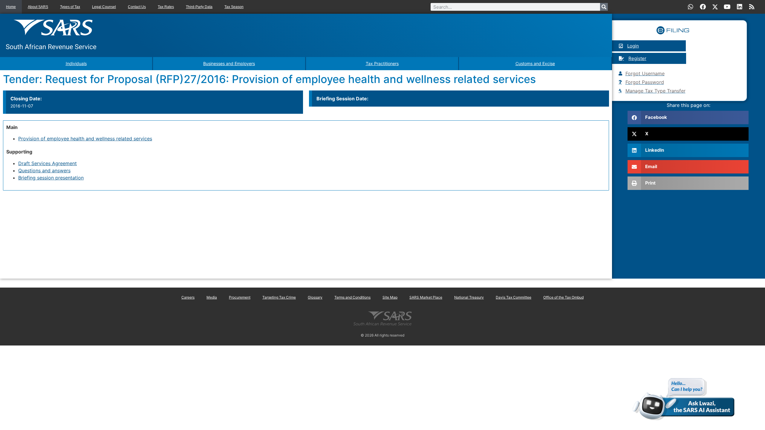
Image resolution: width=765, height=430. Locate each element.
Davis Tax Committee (513, 297)
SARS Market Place (425, 297)
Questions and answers (44, 170)
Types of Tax (70, 7)
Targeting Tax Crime (279, 297)
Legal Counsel (104, 7)
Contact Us (137, 7)
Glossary (315, 297)
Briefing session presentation (51, 178)
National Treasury (469, 297)
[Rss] (752, 7)
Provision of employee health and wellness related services (85, 139)
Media (211, 297)
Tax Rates (166, 7)
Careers (188, 297)
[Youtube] (727, 7)
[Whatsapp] (691, 7)
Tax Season (234, 7)
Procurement (239, 297)
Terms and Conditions (352, 297)
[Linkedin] (740, 7)
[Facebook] (703, 7)
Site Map (389, 297)
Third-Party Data (199, 7)
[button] (688, 117)
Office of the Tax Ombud (563, 297)
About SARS (38, 7)
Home (11, 7)
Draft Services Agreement (47, 163)
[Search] (604, 7)
